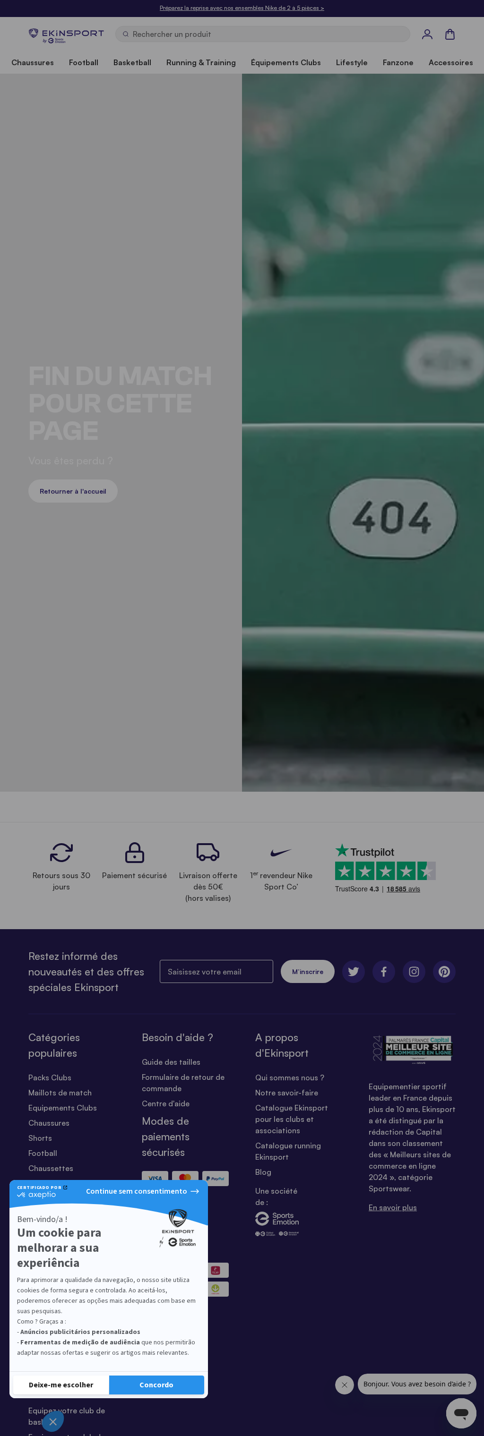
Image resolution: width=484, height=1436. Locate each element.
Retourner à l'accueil (73, 491)
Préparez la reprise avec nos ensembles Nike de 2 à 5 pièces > (242, 7)
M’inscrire (307, 971)
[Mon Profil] (427, 34)
